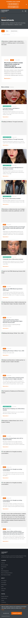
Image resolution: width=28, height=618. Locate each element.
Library (2, 600)
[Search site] (22, 11)
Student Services (4, 596)
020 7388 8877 (14, 4)
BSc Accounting (4, 564)
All (3, 31)
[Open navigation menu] (25, 11)
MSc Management (5, 570)
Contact (3, 590)
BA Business (3, 566)
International (3, 584)
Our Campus (3, 580)
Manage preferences (6, 616)
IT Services (3, 602)
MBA (2, 568)
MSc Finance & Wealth (5, 574)
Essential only (6, 613)
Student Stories (14, 31)
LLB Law (3, 562)
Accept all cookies (17, 613)
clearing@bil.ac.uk (14, 6)
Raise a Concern (4, 604)
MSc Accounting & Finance (6, 572)
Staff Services (4, 598)
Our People (3, 582)
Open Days (3, 588)
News (7, 31)
